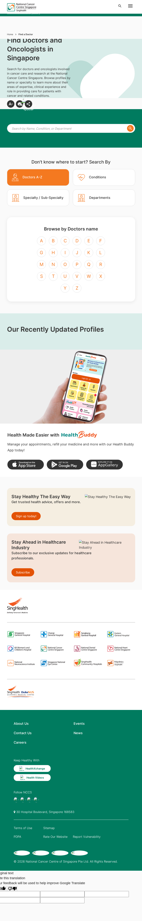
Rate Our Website (55, 837)
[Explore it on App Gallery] (104, 464)
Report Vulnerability (87, 837)
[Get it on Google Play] (65, 464)
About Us (21, 723)
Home (10, 34)
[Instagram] (29, 799)
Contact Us (23, 733)
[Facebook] (16, 799)
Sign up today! (26, 516)
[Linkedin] (36, 799)
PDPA (17, 837)
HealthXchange (35, 768)
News (78, 733)
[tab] (38, 177)
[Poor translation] (12, 888)
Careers (20, 742)
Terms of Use (23, 828)
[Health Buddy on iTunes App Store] (25, 464)
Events (79, 723)
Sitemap (49, 828)
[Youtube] (23, 799)
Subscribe (23, 572)
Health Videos (35, 777)
